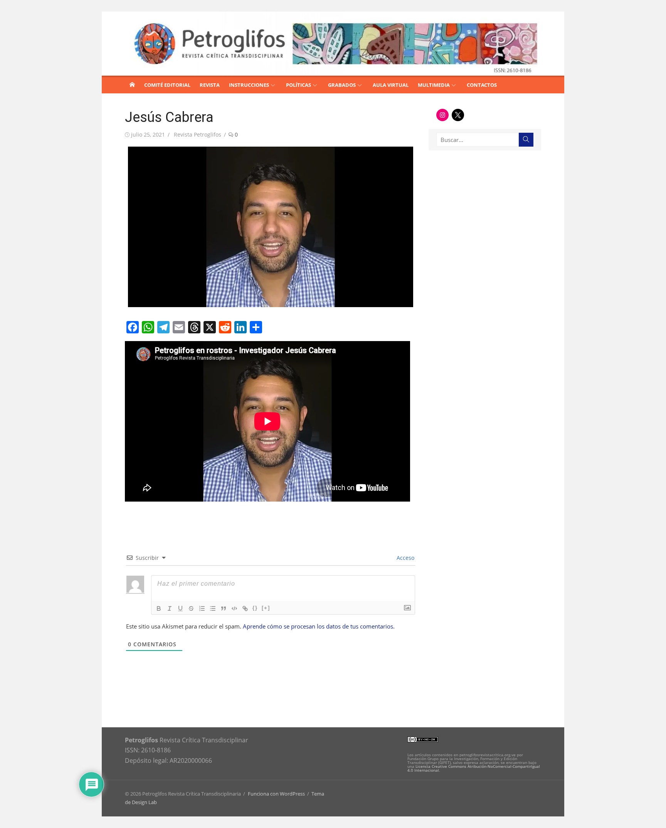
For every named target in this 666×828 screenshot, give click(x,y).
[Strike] (191, 608)
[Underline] (180, 608)
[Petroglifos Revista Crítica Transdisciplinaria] (132, 84)
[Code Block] (234, 608)
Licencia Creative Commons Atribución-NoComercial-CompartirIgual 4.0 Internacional (473, 768)
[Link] (245, 608)
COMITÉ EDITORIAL (167, 84)
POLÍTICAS (298, 84)
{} (255, 608)
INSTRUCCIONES (249, 84)
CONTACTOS (482, 84)
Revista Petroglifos (197, 134)
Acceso (404, 557)
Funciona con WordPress (276, 793)
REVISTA (210, 84)
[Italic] (169, 608)
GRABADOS (342, 84)
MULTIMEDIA (434, 84)
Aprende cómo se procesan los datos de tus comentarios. (319, 626)
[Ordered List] (202, 608)
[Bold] (158, 608)
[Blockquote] (223, 608)
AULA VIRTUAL (391, 84)
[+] (266, 608)
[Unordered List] (212, 608)
